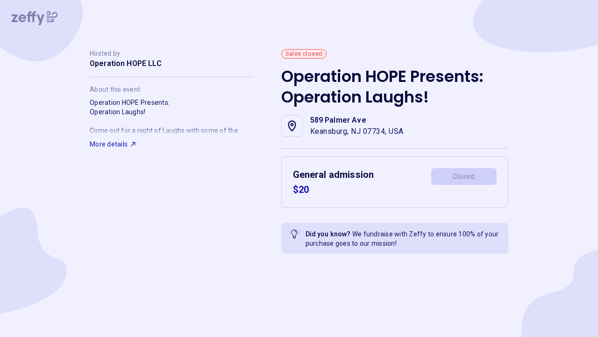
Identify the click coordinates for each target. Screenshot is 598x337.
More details (109, 144)
